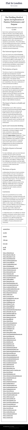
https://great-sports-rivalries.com (12, 370)
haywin (5, 236)
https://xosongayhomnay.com (10, 285)
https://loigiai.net (7, 379)
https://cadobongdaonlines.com (11, 289)
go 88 (4, 247)
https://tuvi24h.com (8, 408)
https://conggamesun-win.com (11, 298)
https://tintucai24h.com (9, 398)
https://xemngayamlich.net (10, 413)
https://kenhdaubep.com (9, 374)
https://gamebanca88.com (9, 313)
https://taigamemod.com (9, 389)
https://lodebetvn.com (8, 326)
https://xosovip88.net (8, 262)
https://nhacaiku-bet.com (9, 311)
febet (4, 249)
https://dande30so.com (9, 300)
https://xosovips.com (8, 296)
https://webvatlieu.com (9, 412)
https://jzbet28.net (8, 321)
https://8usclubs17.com (9, 256)
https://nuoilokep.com (8, 336)
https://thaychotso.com (9, 338)
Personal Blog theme (14, 427)
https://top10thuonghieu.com (10, 402)
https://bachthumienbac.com (10, 283)
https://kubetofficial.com (9, 324)
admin (14, 29)
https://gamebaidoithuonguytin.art (12, 309)
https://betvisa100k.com (9, 353)
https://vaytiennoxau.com (9, 410)
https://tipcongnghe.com (9, 400)
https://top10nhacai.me (9, 258)
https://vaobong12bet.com (10, 287)
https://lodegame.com (8, 328)
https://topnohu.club (8, 273)
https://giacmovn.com (8, 366)
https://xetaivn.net (8, 417)
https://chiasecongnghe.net (10, 355)
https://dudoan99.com (8, 307)
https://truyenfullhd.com (9, 404)
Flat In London (14, 3)
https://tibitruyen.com (8, 396)
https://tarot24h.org (8, 391)
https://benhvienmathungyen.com (11, 351)
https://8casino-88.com (9, 254)
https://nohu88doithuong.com (11, 275)
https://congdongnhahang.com (11, 359)
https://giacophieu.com (9, 368)
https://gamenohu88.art (9, 315)
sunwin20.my (6, 229)
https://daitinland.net (8, 364)
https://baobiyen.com (8, 343)
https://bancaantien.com (9, 272)
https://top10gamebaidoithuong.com (12, 334)
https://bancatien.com (8, 281)
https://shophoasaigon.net (10, 385)
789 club (5, 240)
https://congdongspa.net (9, 360)
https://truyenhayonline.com (10, 406)
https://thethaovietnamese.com (11, 393)
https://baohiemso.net (8, 345)
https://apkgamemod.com (9, 340)
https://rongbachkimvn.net (10, 264)
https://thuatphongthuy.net (10, 394)
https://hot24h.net (8, 372)
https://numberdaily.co (9, 383)
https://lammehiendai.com (9, 377)
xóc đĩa (5, 232)
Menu (25, 10)
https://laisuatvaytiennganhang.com (12, 376)
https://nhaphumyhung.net (10, 381)
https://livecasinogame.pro (10, 323)
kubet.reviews (11, 135)
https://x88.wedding (8, 279)
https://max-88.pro (8, 330)
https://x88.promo (8, 294)
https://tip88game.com (9, 302)
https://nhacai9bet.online (9, 332)
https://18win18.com (8, 253)
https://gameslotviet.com (9, 317)
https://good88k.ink (8, 319)
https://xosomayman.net (9, 277)
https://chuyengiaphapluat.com (11, 357)
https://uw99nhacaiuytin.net (10, 290)
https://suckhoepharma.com (10, 387)
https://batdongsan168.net (10, 347)
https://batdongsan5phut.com (10, 349)
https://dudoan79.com (8, 304)
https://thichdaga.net (8, 266)
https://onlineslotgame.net (10, 260)
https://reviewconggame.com (10, 268)
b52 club (5, 243)
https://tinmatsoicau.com (9, 270)
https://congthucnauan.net (10, 362)
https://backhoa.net (8, 342)
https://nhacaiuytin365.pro (10, 292)
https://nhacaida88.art (9, 306)
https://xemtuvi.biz (8, 415)
